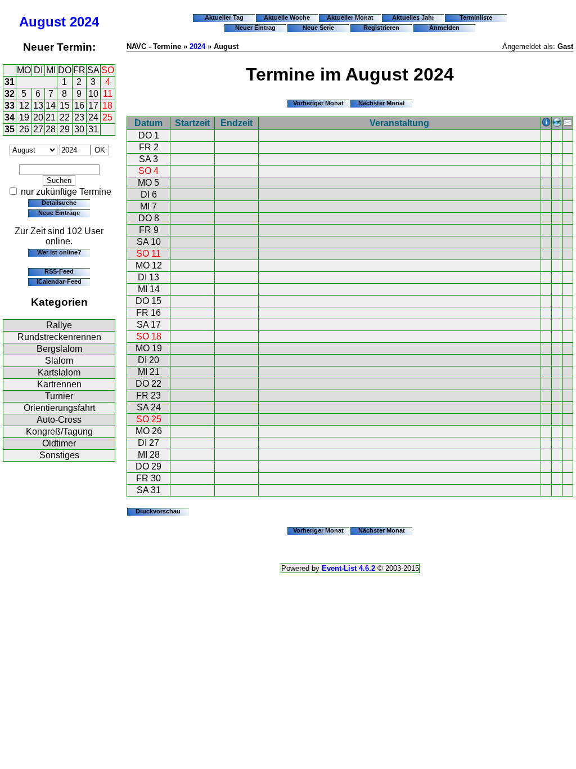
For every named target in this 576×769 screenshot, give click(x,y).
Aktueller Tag (224, 17)
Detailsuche (59, 202)
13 (38, 105)
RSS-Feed (59, 271)
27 (38, 129)
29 (65, 129)
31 (9, 82)
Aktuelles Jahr (413, 17)
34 (9, 117)
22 (65, 117)
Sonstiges (59, 455)
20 (38, 117)
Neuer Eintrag (255, 27)
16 (79, 105)
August (42, 21)
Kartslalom (59, 372)
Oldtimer (59, 443)
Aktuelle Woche (287, 17)
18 (107, 105)
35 (9, 129)
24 (93, 117)
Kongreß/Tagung (59, 431)
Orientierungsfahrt (59, 408)
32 (9, 94)
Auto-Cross (59, 419)
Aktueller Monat (350, 17)
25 (107, 117)
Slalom (59, 360)
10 (93, 94)
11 (107, 94)
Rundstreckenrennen (59, 337)
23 (79, 117)
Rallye (59, 325)
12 (24, 105)
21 (51, 117)
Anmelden (444, 27)
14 (51, 105)
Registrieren (381, 27)
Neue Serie (318, 27)
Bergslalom (59, 349)
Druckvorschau (158, 511)
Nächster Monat (381, 103)
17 (93, 105)
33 (9, 105)
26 (24, 129)
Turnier (59, 396)
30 (79, 129)
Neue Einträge (59, 212)
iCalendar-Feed (59, 281)
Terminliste (476, 17)
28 (51, 129)
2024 (84, 21)
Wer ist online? (59, 252)
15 (65, 105)
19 (24, 117)
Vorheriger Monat (318, 103)
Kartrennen (59, 384)
